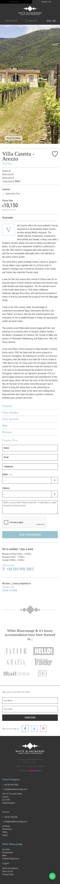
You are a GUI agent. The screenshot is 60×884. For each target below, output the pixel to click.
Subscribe (30, 717)
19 (11, 583)
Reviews (7, 432)
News (4, 855)
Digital (35, 771)
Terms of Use (7, 871)
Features (7, 406)
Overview (7, 217)
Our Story (6, 849)
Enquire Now (11, 21)
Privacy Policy (7, 874)
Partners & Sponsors (10, 858)
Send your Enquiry (30, 534)
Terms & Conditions (10, 868)
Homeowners (7, 852)
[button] (4, 82)
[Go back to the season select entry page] (30, 10)
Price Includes (10, 412)
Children (5, 488)
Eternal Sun (46, 2)
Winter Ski (14, 2)
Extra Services (10, 419)
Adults (7, 474)
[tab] (30, 217)
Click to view (9, 590)
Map (4, 425)
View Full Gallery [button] (13, 138)
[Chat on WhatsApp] (52, 876)
